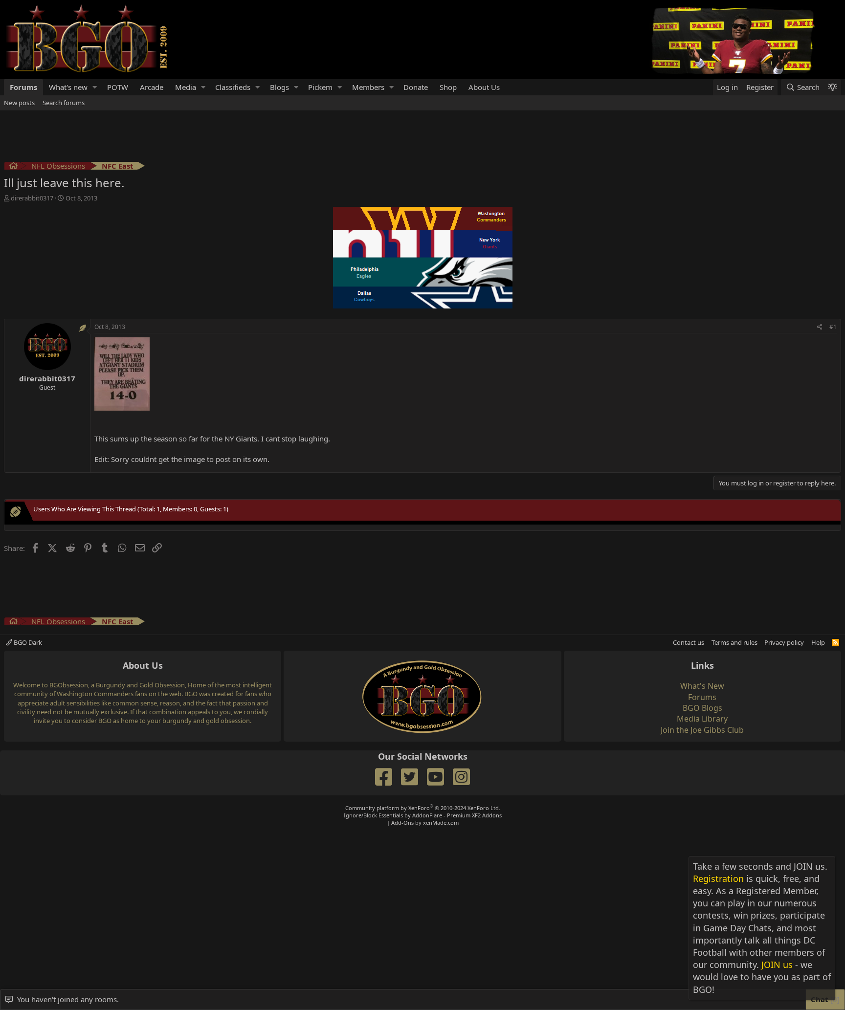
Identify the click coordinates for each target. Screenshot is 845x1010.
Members (368, 87)
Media (185, 87)
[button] (95, 87)
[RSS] (835, 642)
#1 (833, 327)
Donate (415, 87)
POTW (117, 87)
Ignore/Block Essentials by (423, 815)
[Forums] (13, 167)
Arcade (151, 87)
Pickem (320, 87)
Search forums (64, 102)
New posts (19, 102)
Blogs (279, 87)
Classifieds (232, 87)
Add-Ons (402, 822)
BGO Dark (27, 642)
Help (818, 642)
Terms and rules (734, 642)
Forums (23, 87)
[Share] (820, 327)
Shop (448, 87)
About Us (484, 87)
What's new (68, 87)
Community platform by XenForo (422, 808)
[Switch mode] (832, 87)
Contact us (688, 642)
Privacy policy (784, 642)
